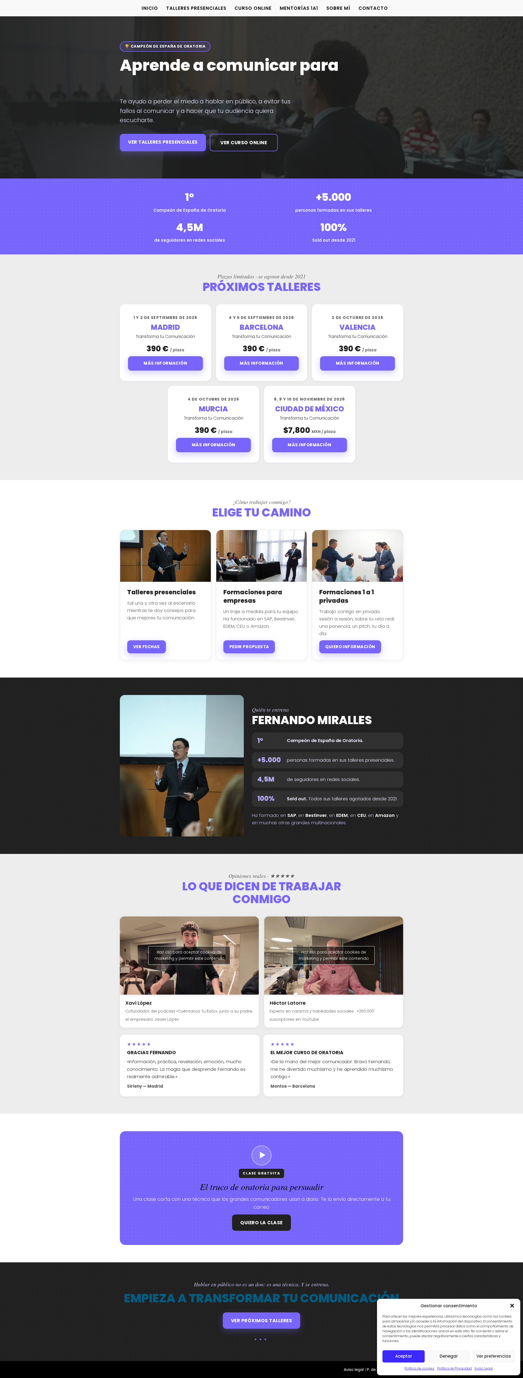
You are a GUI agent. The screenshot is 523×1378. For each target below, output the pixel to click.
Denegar (449, 1356)
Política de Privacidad (454, 1368)
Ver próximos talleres (261, 1320)
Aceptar (403, 1356)
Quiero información (350, 647)
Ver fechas (146, 647)
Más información (165, 363)
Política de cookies (419, 1368)
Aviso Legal (484, 1368)
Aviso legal (354, 1369)
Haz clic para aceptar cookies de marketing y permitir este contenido (189, 955)
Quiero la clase (261, 1222)
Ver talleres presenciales (163, 142)
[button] (512, 1305)
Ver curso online (243, 142)
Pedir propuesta (249, 647)
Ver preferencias (493, 1356)
